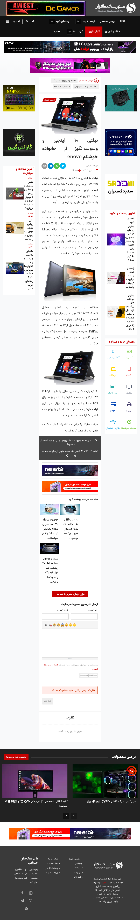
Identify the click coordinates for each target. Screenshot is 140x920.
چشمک (74, 625)
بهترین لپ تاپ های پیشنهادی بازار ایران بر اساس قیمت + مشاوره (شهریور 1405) (129, 312)
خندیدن (54, 625)
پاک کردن (50, 625)
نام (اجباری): (92, 610)
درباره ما (77, 872)
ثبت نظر (47, 701)
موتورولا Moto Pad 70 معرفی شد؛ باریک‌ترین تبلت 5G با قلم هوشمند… (50, 529)
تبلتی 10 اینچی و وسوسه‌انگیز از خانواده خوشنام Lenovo (70, 149)
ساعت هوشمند (128, 428)
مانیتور (128, 393)
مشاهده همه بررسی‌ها (16, 757)
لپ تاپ (112, 375)
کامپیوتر (128, 358)
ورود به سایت (52, 873)
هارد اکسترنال (113, 428)
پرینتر (128, 410)
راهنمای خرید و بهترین (75, 861)
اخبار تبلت (49, 100)
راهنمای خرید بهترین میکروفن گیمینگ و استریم (129, 277)
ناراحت (70, 625)
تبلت (128, 375)
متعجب (62, 625)
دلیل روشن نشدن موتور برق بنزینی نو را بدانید (28, 229)
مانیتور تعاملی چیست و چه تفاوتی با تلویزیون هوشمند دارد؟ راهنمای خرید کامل (28, 270)
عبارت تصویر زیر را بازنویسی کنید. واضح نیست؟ (71, 667)
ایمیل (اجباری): (62, 610)
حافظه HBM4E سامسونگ (64, 81)
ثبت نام (77, 877)
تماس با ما (53, 859)
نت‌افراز (104, 883)
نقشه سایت (52, 863)
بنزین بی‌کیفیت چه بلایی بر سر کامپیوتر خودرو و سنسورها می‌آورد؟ (28, 195)
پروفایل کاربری (51, 868)
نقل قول (46, 625)
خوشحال (58, 625)
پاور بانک (112, 393)
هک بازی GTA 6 (62, 87)
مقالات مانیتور (30, 245)
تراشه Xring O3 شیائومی (85, 87)
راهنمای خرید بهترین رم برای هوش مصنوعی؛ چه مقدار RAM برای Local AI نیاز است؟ (129, 239)
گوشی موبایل (113, 358)
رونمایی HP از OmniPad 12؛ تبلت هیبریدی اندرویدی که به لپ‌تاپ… (70, 529)
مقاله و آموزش (30, 176)
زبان (66, 625)
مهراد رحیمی (92, 166)
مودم (112, 410)
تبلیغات (78, 868)
